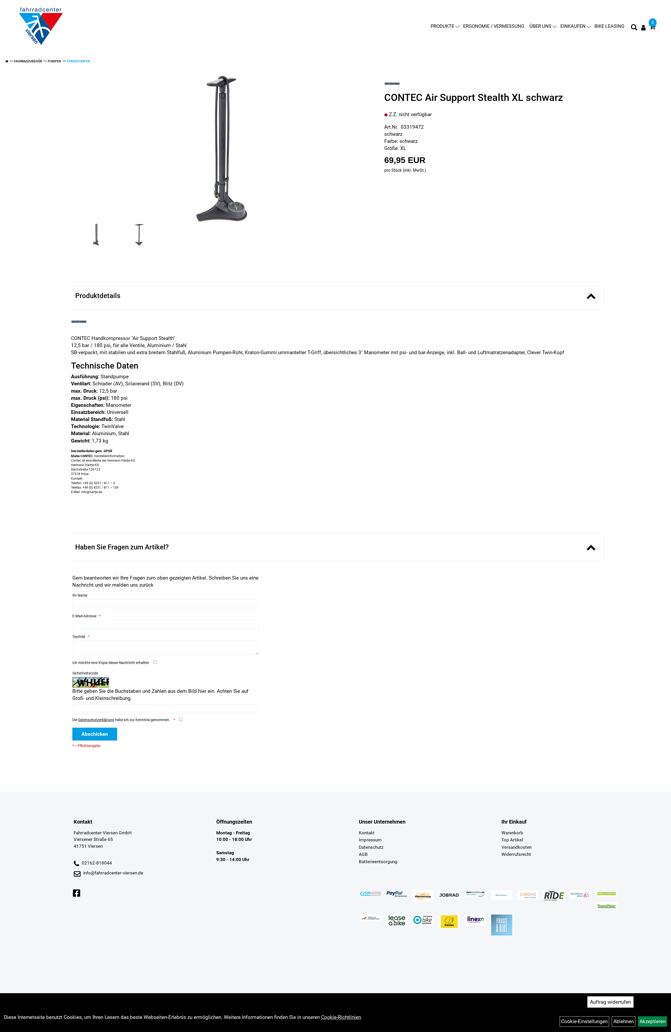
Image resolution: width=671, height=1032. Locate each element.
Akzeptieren (652, 1021)
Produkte (442, 26)
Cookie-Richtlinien (341, 1017)
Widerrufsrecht (516, 854)
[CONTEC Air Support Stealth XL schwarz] (221, 148)
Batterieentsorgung (378, 861)
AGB (363, 854)
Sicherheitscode (85, 673)
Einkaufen (573, 26)
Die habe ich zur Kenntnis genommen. (121, 720)
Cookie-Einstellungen (584, 1021)
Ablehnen (623, 1021)
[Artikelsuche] (634, 28)
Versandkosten (516, 847)
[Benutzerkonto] (643, 27)
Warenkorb (512, 832)
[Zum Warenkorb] (652, 27)
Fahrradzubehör (28, 61)
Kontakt (367, 832)
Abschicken (95, 734)
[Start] (6, 61)
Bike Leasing (609, 26)
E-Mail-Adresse (84, 616)
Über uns (540, 26)
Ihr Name (79, 595)
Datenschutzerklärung (96, 720)
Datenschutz (371, 847)
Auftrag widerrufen (610, 1002)
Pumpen (54, 61)
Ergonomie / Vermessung (493, 26)
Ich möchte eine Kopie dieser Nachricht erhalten (110, 663)
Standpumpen (78, 61)
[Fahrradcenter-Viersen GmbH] (41, 26)
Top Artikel (512, 839)
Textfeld (78, 637)
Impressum (370, 839)
